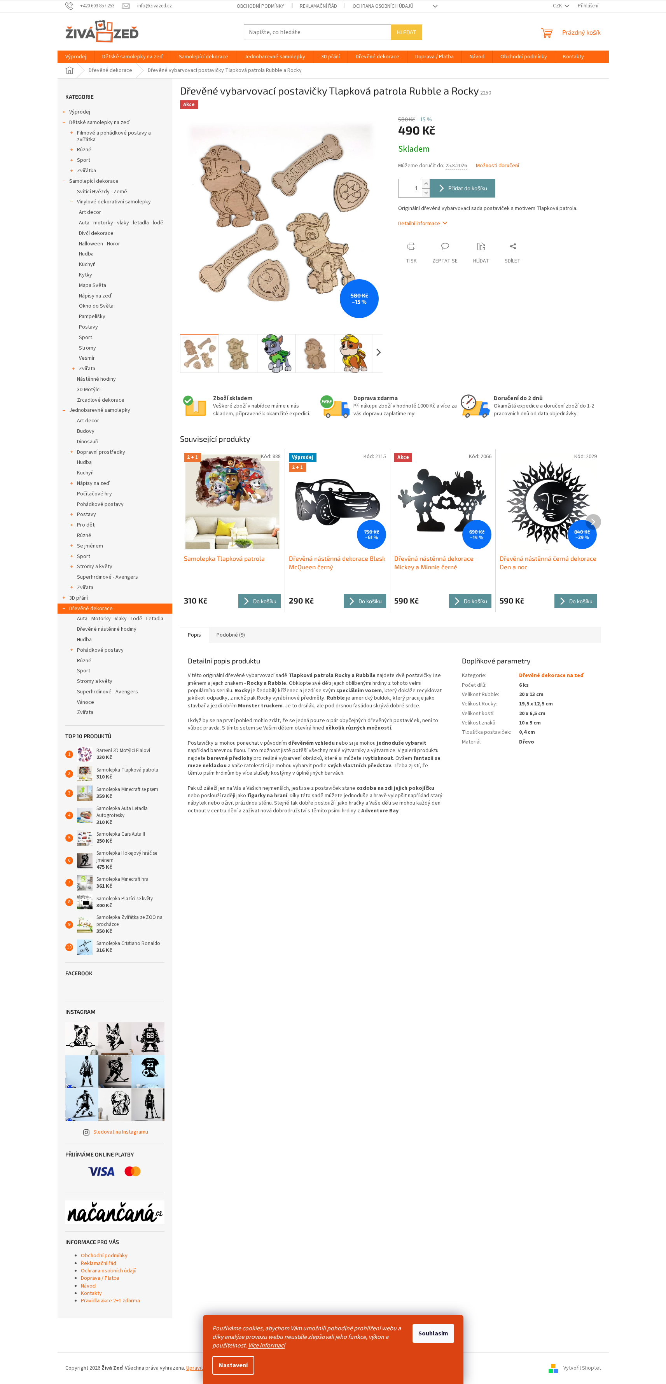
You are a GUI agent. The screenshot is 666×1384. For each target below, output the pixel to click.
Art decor (90, 212)
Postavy (88, 327)
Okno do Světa (96, 306)
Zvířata (87, 369)
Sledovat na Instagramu (120, 1132)
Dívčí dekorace (96, 233)
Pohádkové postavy (100, 504)
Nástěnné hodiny (96, 379)
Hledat (406, 32)
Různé (84, 150)
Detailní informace (419, 223)
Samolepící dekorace (94, 181)
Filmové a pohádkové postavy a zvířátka (114, 136)
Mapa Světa (92, 285)
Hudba (86, 254)
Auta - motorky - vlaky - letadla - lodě (121, 223)
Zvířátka (86, 171)
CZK (558, 5)
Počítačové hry (94, 494)
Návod (88, 1286)
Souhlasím (433, 1333)
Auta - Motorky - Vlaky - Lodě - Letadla (120, 619)
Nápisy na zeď (95, 296)
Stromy (87, 348)
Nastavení (233, 1365)
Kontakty (91, 1293)
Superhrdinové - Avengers (107, 577)
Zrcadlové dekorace (100, 400)
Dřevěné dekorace (91, 608)
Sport (83, 160)
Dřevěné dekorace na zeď (551, 675)
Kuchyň (87, 264)
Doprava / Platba (100, 1278)
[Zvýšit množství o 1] (426, 183)
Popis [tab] (194, 635)
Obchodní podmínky (260, 6)
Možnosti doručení (497, 166)
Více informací (266, 1345)
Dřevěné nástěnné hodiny (106, 629)
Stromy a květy (94, 566)
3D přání (78, 598)
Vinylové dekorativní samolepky (114, 202)
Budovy (85, 431)
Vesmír (87, 358)
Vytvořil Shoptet (582, 1368)
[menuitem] (76, 57)
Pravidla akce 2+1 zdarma (110, 1301)
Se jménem (90, 546)
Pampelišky (92, 316)
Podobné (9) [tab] (231, 635)
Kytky (85, 275)
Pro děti (86, 525)
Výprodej (79, 112)
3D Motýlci (89, 390)
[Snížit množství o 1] (426, 192)
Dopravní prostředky (101, 452)
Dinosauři (87, 442)
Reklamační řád (318, 6)
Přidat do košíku (467, 188)
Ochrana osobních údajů (383, 6)
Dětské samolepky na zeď (99, 122)
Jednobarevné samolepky (99, 410)
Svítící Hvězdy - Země (102, 192)
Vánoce (85, 702)
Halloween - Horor (99, 244)
